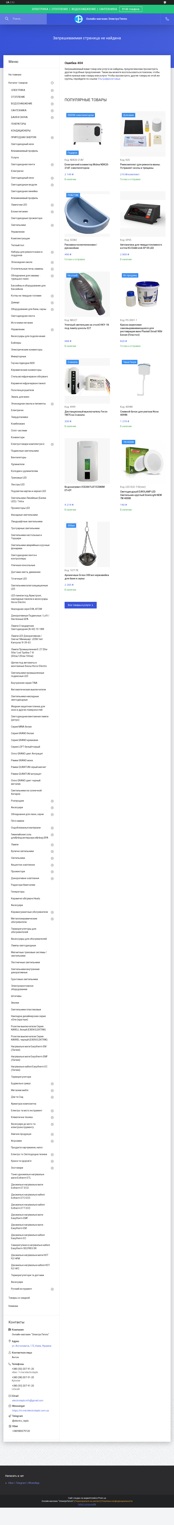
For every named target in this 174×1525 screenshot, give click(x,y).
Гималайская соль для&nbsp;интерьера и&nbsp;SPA (29, 836)
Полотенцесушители (22, 390)
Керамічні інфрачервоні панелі (28, 383)
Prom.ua (102, 1498)
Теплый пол (17, 245)
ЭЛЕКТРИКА (18, 90)
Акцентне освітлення (23, 864)
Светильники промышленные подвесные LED (27, 674)
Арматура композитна (23, 1103)
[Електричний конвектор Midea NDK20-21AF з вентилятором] (87, 134)
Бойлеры (16, 342)
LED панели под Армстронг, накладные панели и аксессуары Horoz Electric (29, 599)
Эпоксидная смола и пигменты (28, 403)
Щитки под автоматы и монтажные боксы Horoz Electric (29, 664)
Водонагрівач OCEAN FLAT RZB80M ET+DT (85, 489)
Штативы (16, 996)
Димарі (15, 302)
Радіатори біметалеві (23, 884)
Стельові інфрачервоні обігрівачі (29, 376)
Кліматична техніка (22, 1117)
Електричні (17, 171)
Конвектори (17, 437)
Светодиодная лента (23, 164)
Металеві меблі (19, 1090)
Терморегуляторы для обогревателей (23, 930)
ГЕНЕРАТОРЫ (18, 123)
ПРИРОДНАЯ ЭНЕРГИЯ (23, 137)
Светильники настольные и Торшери (26, 537)
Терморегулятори (21, 1076)
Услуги (15, 157)
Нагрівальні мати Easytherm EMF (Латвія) (29, 1058)
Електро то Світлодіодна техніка (29, 1154)
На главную (14, 74)
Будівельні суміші (21, 1083)
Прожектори (18, 871)
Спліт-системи (19, 430)
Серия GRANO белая (22, 733)
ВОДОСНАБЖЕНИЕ (21, 103)
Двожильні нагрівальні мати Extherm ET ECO (27, 1186)
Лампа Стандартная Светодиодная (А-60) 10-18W (27, 627)
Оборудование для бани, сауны (28, 309)
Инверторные (18, 356)
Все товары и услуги (79, 605)
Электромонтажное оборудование (22, 987)
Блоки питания (19, 211)
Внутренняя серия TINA (24, 683)
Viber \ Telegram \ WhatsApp (23, 1483)
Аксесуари (17, 807)
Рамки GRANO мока (22, 760)
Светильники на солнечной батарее (26, 792)
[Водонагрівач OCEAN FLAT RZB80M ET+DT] (87, 461)
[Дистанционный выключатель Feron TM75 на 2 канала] (87, 381)
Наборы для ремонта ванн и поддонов (26, 254)
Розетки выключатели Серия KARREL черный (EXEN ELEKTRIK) (29, 1038)
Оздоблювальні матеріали (26, 827)
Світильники (18, 858)
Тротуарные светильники (25, 528)
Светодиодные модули (24, 184)
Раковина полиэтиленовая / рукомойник (81, 246)
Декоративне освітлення (25, 878)
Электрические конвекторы (26, 349)
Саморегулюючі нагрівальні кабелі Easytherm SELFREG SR (30, 1247)
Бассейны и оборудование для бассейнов (28, 287)
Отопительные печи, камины (27, 268)
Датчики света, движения (25, 572)
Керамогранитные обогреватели (29, 912)
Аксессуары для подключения (28, 336)
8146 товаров (131, 9)
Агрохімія (16, 1140)
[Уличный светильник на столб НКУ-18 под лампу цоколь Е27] (87, 294)
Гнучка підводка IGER (23, 363)
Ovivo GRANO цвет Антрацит (27, 753)
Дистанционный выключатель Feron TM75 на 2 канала (86, 413)
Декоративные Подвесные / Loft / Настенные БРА (30, 617)
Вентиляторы (18, 457)
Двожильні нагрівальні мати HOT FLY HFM (29, 1257)
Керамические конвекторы (26, 370)
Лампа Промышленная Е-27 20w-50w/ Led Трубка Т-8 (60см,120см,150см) (29, 652)
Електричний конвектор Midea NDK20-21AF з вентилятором (87, 166)
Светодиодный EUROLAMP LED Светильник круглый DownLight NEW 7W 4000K (141, 495)
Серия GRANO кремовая (24, 740)
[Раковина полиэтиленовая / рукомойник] (87, 214)
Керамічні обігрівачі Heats (25, 898)
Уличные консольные (23, 565)
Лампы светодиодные (23, 945)
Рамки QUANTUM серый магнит (28, 767)
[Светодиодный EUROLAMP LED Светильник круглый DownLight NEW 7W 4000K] (143, 461)
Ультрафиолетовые (109, 78)
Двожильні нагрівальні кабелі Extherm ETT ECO (28, 1206)
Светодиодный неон (22, 144)
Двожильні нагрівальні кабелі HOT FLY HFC (30, 1267)
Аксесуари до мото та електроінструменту (23, 1126)
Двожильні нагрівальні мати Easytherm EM (27, 1226)
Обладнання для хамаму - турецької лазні (25, 277)
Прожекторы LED (20, 508)
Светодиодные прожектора (26, 218)
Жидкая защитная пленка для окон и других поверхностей (28, 708)
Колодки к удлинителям (24, 471)
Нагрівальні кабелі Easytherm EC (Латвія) (29, 1068)
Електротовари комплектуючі (27, 444)
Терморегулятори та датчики (27, 1275)
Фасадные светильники (24, 514)
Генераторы (17, 891)
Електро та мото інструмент (26, 1110)
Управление (18, 231)
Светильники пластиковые (26, 1009)
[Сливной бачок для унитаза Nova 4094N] (143, 381)
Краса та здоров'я (21, 1161)
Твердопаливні (19, 417)
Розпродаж (17, 800)
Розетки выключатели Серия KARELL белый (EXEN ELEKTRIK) (28, 1028)
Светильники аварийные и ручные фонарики (30, 547)
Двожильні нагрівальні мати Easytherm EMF (27, 1216)
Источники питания (22, 322)
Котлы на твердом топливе (26, 295)
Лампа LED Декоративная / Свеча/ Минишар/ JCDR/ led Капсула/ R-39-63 (26, 639)
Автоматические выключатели (28, 689)
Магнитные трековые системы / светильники (29, 954)
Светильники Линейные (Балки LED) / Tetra (28, 500)
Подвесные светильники (25, 450)
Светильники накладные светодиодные (25, 698)
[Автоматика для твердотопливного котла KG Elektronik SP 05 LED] (143, 214)
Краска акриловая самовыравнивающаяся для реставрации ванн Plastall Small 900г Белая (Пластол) (141, 329)
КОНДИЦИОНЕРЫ (21, 130)
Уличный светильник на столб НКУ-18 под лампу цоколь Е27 (87, 326)
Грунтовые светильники (24, 979)
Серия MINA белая (21, 726)
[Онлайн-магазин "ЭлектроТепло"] (79, 19)
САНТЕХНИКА (19, 110)
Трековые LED (19, 477)
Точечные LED (19, 578)
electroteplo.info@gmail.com (27, 1400)
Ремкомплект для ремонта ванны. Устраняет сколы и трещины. (140, 166)
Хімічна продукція (21, 1134)
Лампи (15, 844)
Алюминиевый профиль (24, 151)
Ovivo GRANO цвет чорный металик (25, 782)
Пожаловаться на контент (87, 1501)
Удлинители (17, 464)
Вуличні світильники (22, 851)
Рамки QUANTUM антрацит (26, 773)
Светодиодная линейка (24, 191)
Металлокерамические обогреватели (24, 920)
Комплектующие (20, 238)
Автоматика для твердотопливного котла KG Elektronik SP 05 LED (141, 246)
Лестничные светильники (25, 962)
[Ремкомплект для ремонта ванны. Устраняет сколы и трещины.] (143, 134)
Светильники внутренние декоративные (25, 971)
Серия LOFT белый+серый (25, 746)
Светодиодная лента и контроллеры (24, 557)
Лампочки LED (19, 204)
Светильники (18, 225)
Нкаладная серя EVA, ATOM (26, 609)
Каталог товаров (18, 82)
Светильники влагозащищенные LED (29, 587)
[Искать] (7, 18)
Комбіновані (18, 423)
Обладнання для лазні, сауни (27, 814)
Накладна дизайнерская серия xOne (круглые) (28, 1018)
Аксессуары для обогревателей (29, 938)
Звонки (15, 1002)
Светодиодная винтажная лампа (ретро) (29, 718)
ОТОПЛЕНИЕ (18, 97)
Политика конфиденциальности (117, 1501)
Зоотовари (17, 1167)
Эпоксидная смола (21, 262)
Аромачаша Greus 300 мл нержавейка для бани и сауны (87, 577)
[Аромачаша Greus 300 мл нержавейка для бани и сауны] (87, 544)
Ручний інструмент (21, 1288)
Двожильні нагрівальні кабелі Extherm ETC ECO (28, 1196)
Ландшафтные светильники (26, 521)
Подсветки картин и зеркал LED (28, 491)
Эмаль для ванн (20, 396)
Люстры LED (18, 484)
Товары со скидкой (19, 1297)
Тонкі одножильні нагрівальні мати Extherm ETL (27, 1176)
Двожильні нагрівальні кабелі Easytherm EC (28, 1237)
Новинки (13, 1306)
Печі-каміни (17, 820)
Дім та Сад (17, 1097)
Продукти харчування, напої (27, 1147)
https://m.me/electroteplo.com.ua (30, 1410)
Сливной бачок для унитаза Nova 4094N (139, 413)
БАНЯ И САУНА (19, 117)
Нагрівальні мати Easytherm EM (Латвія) (28, 1048)
